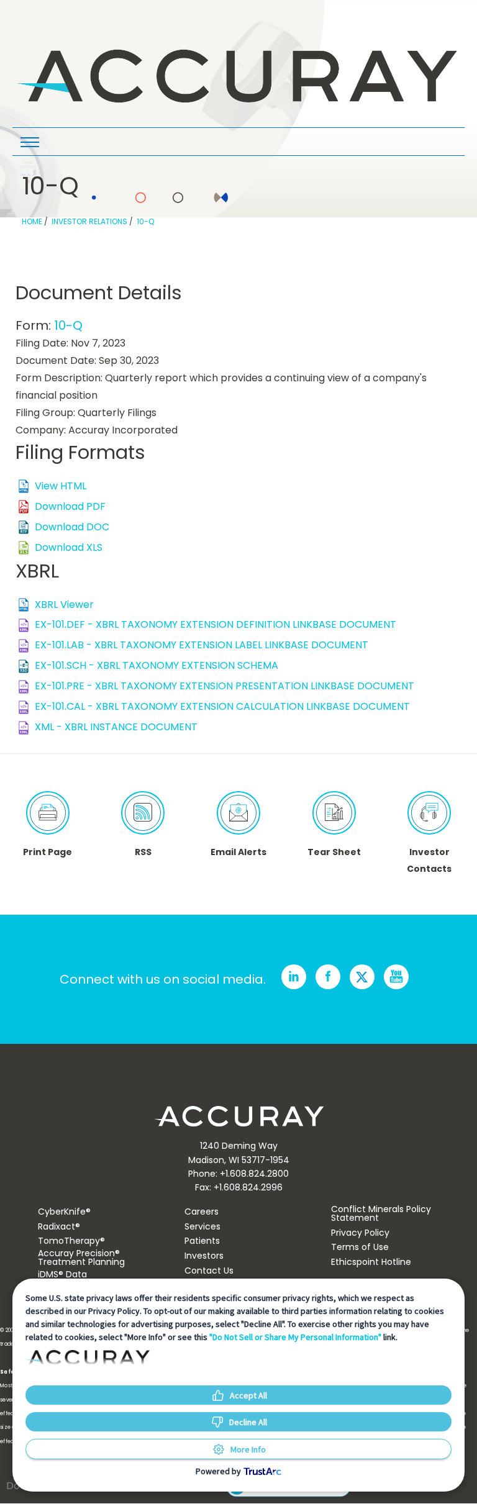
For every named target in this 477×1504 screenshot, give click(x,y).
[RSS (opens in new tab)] (143, 813)
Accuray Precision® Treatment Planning (81, 1257)
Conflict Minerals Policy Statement (381, 1213)
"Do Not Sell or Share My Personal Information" (295, 1337)
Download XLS (68, 547)
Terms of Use (360, 1247)
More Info (248, 1449)
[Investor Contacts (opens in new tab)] (429, 813)
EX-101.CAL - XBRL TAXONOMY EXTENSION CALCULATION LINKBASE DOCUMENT (222, 706)
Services (202, 1226)
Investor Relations (89, 221)
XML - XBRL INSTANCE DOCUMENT (116, 727)
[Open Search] (30, 143)
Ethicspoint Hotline (371, 1261)
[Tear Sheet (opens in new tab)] (334, 813)
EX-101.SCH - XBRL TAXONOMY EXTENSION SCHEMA (156, 665)
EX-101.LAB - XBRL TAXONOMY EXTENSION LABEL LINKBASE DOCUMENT (201, 645)
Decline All (248, 1422)
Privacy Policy (360, 1232)
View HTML (60, 486)
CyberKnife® (64, 1211)
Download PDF (70, 506)
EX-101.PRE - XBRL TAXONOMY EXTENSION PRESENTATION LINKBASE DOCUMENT (224, 686)
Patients (202, 1240)
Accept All (248, 1395)
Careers (201, 1211)
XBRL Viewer (64, 604)
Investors (204, 1255)
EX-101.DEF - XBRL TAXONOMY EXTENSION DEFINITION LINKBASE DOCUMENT (215, 624)
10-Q (145, 221)
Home (32, 221)
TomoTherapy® (71, 1240)
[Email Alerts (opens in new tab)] (238, 813)
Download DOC (72, 527)
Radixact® (59, 1226)
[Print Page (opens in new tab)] (48, 813)
